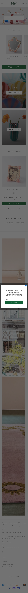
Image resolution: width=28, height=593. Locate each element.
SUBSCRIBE (14, 302)
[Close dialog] (26, 286)
